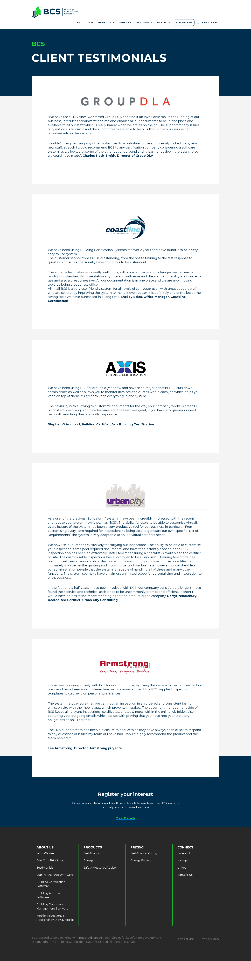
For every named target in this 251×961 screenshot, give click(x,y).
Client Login (209, 22)
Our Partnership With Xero (55, 874)
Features (143, 22)
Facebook (184, 853)
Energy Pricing (140, 860)
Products (104, 22)
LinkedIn (183, 867)
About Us (83, 22)
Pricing (162, 22)
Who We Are (84, 26)
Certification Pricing (163, 26)
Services (125, 22)
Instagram (184, 860)
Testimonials (45, 867)
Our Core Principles (50, 860)
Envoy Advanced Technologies (100, 937)
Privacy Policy (210, 939)
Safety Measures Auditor (100, 867)
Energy (88, 860)
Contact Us (184, 22)
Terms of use (185, 939)
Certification (106, 26)
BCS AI (144, 26)
